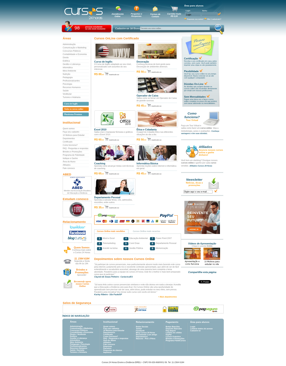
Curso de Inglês (103, 61)
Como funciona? (70, 145)
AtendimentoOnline (118, 15)
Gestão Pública (136, 248)
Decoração (143, 61)
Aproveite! (81, 275)
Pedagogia (68, 77)
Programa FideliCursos (176, 341)
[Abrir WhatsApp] (278, 358)
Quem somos (69, 128)
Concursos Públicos (72, 51)
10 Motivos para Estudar (74, 135)
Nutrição (66, 74)
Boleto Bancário (173, 327)
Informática (68, 67)
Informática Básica (147, 163)
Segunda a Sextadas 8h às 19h (82, 262)
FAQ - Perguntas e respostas (75, 148)
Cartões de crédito (174, 333)
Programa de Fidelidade (74, 155)
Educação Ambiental (138, 238)
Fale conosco (69, 168)
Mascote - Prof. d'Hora (145, 339)
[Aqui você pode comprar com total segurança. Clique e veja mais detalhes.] (170, 309)
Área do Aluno (69, 161)
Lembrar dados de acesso (201, 329)
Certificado (67, 142)
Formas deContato (155, 15)
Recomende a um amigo (146, 335)
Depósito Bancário (174, 329)
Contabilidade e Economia (75, 54)
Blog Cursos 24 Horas (145, 333)
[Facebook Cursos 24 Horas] (77, 233)
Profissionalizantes (71, 81)
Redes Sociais (142, 327)
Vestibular (67, 94)
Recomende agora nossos (82, 283)
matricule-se (114, 74)
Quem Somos (82, 247)
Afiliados (67, 165)
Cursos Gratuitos (173, 337)
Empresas (107, 346)
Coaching (99, 163)
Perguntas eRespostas (136, 15)
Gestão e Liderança (71, 64)
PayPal (168, 335)
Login (192, 327)
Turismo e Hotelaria (71, 97)
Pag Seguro (171, 331)
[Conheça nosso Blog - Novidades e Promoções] (77, 239)
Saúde (66, 91)
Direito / (73, 334)
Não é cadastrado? (214, 19)
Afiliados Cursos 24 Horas (201, 166)
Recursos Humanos (72, 87)
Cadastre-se (195, 331)
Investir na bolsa (110, 248)
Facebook (140, 331)
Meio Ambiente (69, 71)
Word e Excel (109, 238)
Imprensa (107, 352)
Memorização (162, 248)
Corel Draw (134, 243)
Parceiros (107, 348)
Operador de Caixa (147, 95)
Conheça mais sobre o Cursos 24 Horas (81, 251)
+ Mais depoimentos (167, 297)
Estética (66, 61)
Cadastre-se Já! (124, 28)
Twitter (139, 329)
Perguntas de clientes (112, 350)
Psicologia (67, 84)
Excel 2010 (100, 129)
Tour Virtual (192, 120)
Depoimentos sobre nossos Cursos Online (124, 259)
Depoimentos (69, 138)
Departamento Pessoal (107, 197)
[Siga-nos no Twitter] (77, 227)
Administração (69, 44)
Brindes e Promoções (72, 152)
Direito (66, 57)
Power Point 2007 (164, 238)
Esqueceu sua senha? (195, 19)
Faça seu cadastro (71, 132)
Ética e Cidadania (147, 129)
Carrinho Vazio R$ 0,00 (174, 15)
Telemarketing (109, 243)
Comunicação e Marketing (74, 47)
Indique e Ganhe (70, 158)
